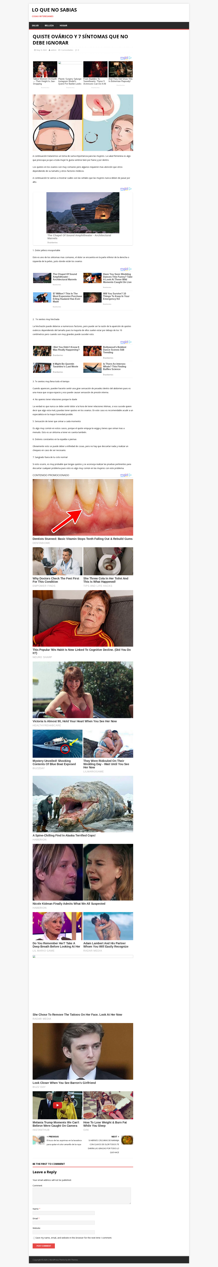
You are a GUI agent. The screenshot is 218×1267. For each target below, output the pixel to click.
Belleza (49, 25)
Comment (37, 1185)
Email (35, 1218)
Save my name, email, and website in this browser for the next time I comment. (74, 1237)
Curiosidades (67, 50)
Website (36, 1228)
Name (36, 1208)
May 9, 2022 (41, 50)
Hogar (63, 25)
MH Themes (73, 1260)
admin (54, 50)
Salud (35, 25)
